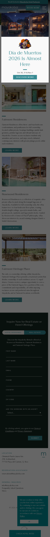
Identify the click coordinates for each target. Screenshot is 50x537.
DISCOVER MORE (25, 77)
